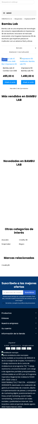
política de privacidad (27, 303)
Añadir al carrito (10, 82)
